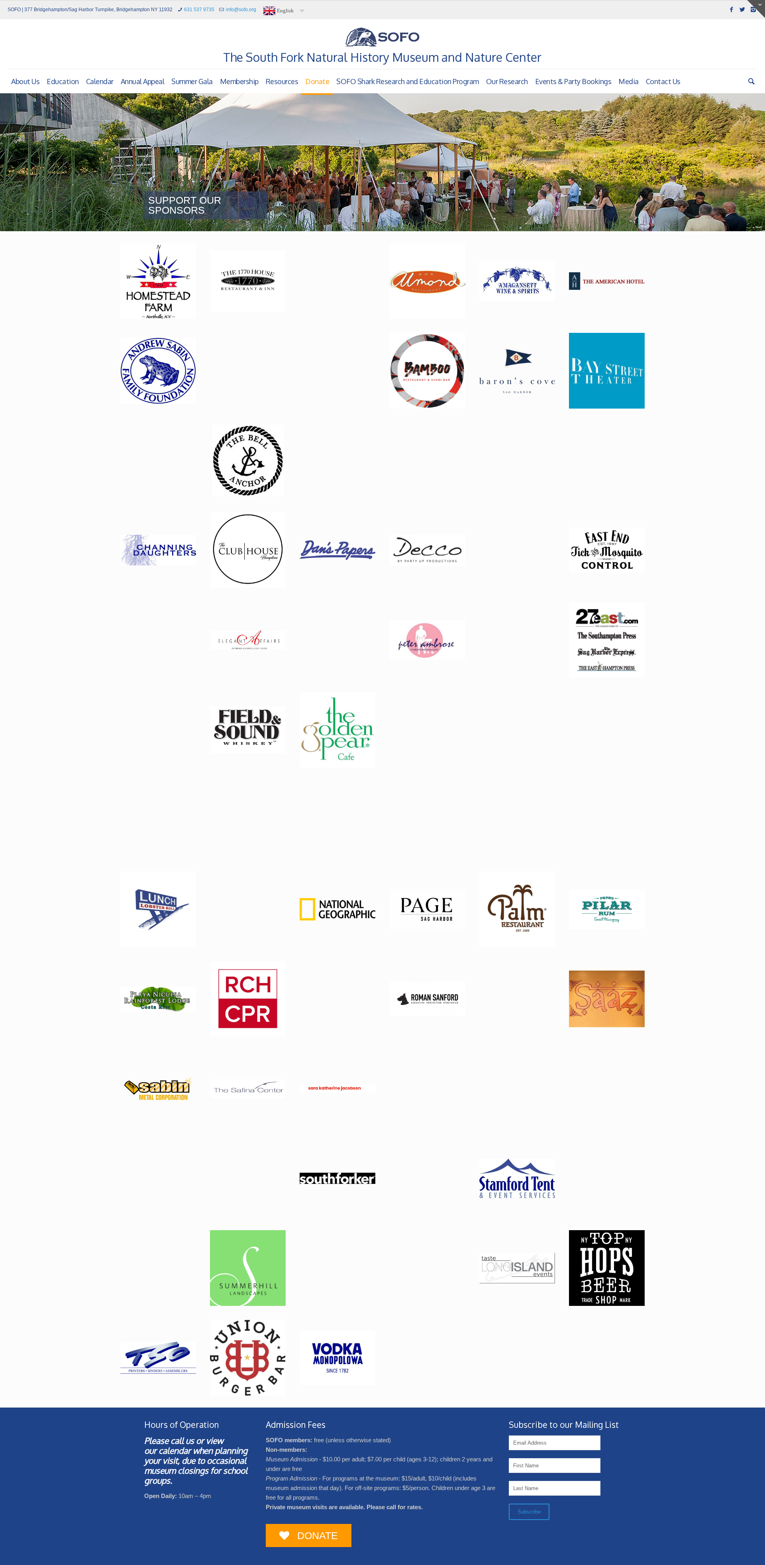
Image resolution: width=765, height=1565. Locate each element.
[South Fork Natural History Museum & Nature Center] (382, 37)
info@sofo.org (241, 9)
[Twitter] (742, 9)
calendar (175, 1450)
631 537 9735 (199, 9)
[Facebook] (732, 9)
